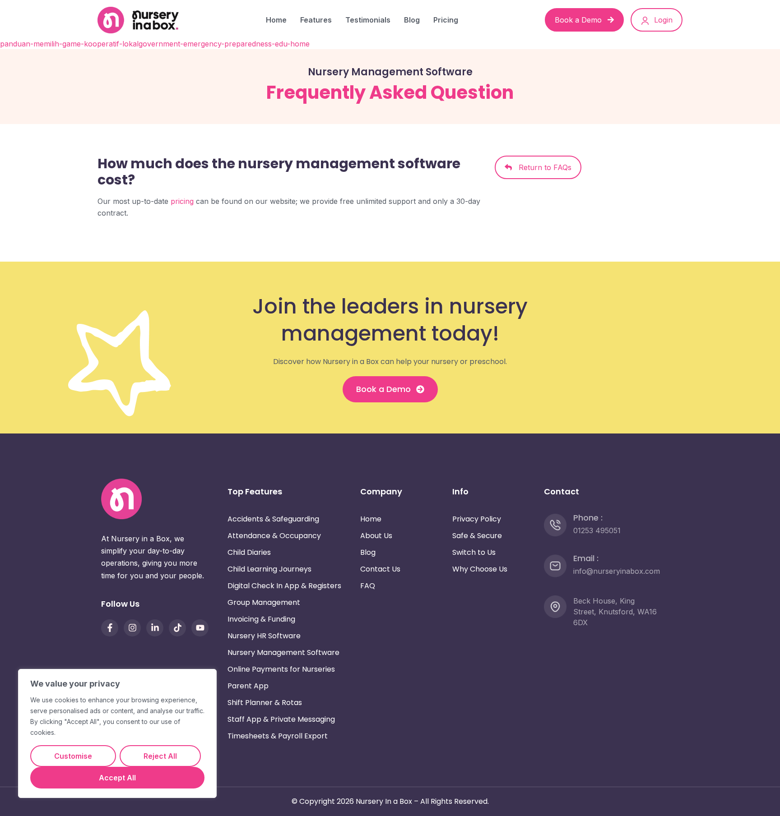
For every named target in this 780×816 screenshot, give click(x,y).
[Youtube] (200, 627)
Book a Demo (579, 19)
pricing (182, 201)
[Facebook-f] (109, 627)
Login (662, 19)
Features (316, 19)
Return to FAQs (541, 167)
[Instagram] (132, 627)
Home (276, 19)
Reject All (160, 756)
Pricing (445, 19)
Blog (412, 19)
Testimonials (367, 19)
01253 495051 (597, 530)
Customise (73, 756)
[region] (117, 733)
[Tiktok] (177, 627)
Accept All (117, 777)
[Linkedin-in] (154, 627)
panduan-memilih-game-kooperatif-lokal (69, 43)
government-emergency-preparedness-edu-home (224, 43)
